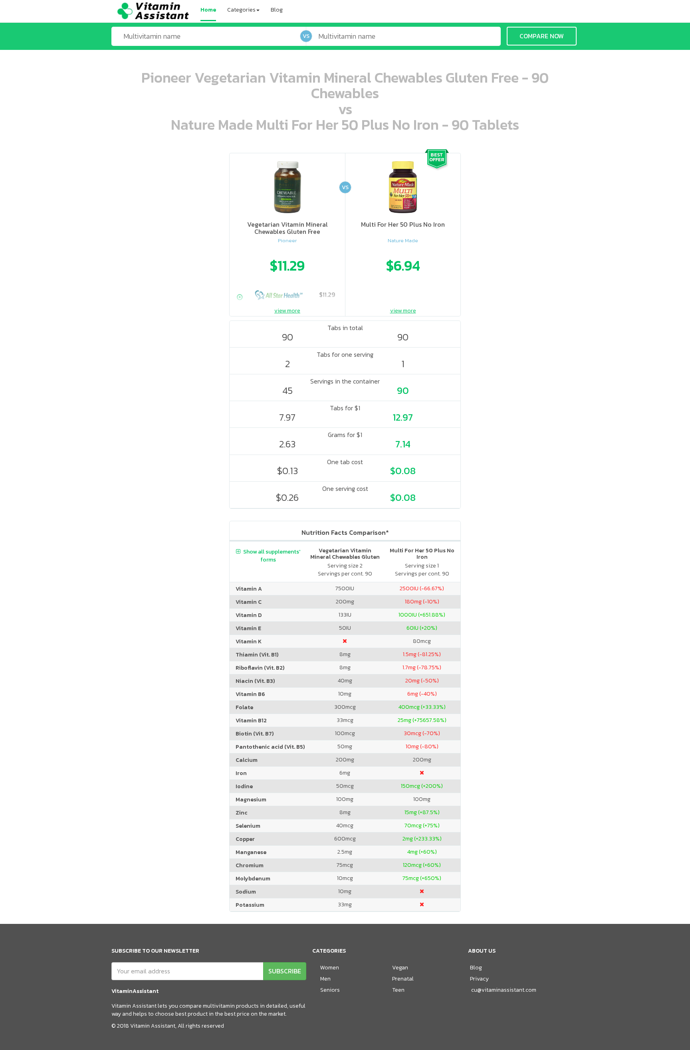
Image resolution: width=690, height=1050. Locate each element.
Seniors (330, 990)
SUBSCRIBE (284, 971)
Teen (398, 990)
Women (329, 967)
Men (325, 979)
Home (208, 10)
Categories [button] (241, 10)
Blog (277, 10)
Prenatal (403, 979)
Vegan (400, 967)
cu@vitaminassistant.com (503, 990)
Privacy (479, 979)
